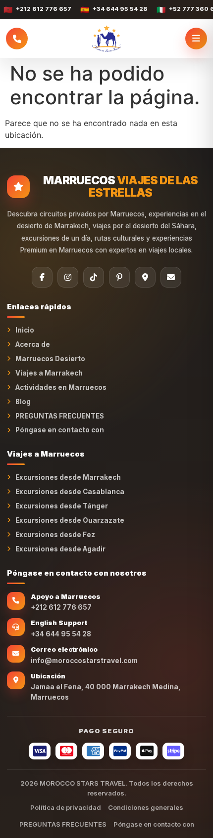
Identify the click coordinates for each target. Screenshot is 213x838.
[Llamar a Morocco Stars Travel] (17, 38)
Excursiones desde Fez (55, 535)
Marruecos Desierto (50, 359)
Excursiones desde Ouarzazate (69, 520)
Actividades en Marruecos (60, 387)
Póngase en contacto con (59, 430)
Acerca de (32, 344)
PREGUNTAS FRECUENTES (59, 416)
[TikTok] (93, 277)
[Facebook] (42, 277)
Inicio (24, 330)
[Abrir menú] (196, 38)
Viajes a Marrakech (49, 373)
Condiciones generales (145, 807)
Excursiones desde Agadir (60, 549)
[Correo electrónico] (170, 277)
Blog (23, 402)
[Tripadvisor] (145, 277)
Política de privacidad (65, 807)
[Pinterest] (119, 277)
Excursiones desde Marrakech (68, 477)
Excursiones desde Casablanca (69, 492)
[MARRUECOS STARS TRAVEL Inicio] (106, 38)
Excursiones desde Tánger (61, 506)
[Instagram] (67, 277)
